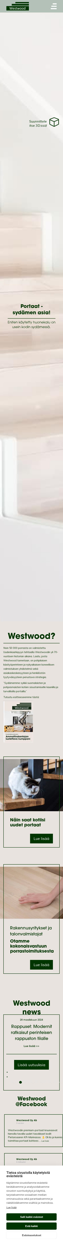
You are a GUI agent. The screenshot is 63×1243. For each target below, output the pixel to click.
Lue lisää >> (31, 1046)
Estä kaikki (31, 1226)
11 (42, 1082)
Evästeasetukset (31, 1235)
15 (55, 1082)
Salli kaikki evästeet (31, 1216)
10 (39, 1082)
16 (58, 1082)
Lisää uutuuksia (31, 1064)
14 (52, 1082)
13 (48, 1082)
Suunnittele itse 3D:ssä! (38, 123)
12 (45, 1082)
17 (61, 1082)
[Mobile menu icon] (54, 6)
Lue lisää (11, 1207)
